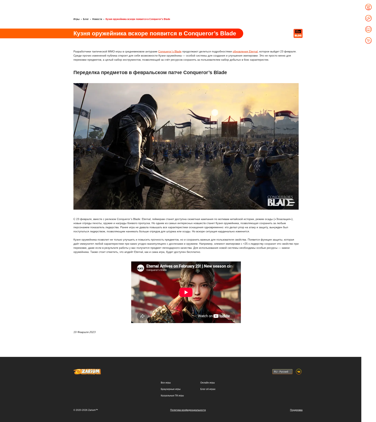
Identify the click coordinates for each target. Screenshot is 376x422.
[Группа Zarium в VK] (299, 371)
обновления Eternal (245, 51)
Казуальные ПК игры (172, 395)
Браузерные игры (171, 389)
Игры (76, 19)
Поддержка (296, 410)
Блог (86, 19)
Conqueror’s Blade (170, 51)
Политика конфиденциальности (188, 410)
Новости (97, 19)
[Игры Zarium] (87, 370)
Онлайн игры (207, 382)
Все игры (166, 382)
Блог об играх (207, 389)
